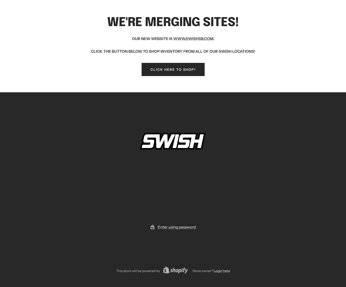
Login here (222, 271)
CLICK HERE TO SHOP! (173, 69)
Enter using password (177, 227)
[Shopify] (174, 270)
